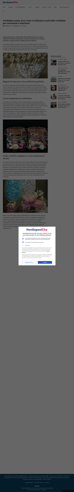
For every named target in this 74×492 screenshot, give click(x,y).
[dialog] (37, 246)
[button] (37, 245)
